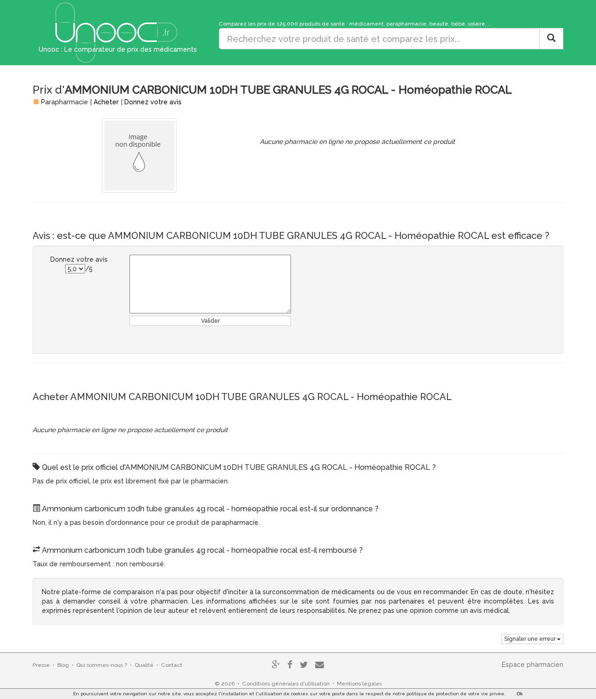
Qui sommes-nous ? (101, 665)
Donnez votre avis (153, 102)
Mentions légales (359, 683)
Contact (171, 665)
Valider (210, 321)
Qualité (144, 665)
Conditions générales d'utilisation (286, 683)
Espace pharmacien (532, 664)
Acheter (106, 102)
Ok (520, 693)
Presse (41, 665)
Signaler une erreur (530, 639)
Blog (63, 665)
